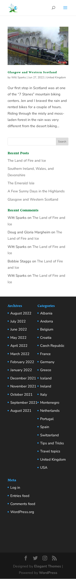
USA (43, 467)
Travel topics (50, 451)
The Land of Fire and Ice (27, 160)
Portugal (47, 418)
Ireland (45, 386)
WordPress (48, 572)
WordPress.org (22, 512)
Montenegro (49, 402)
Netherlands (50, 410)
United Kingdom (56, 77)
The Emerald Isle (21, 183)
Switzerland (49, 435)
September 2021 (23, 402)
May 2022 (18, 337)
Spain (44, 427)
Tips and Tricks (52, 443)
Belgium (46, 329)
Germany (47, 362)
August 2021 (20, 410)
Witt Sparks (18, 77)
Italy (43, 394)
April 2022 (18, 345)
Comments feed (22, 503)
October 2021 (21, 394)
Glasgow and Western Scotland (32, 72)
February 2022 (22, 362)
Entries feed (19, 495)
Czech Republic (52, 345)
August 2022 (20, 313)
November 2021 (23, 386)
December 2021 (23, 378)
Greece (45, 370)
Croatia (45, 337)
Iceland (46, 378)
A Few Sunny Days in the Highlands (36, 191)
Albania (46, 313)
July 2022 (18, 321)
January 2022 (21, 370)
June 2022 (18, 329)
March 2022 (19, 354)
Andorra (46, 321)
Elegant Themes (47, 566)
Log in (15, 487)
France (45, 354)
